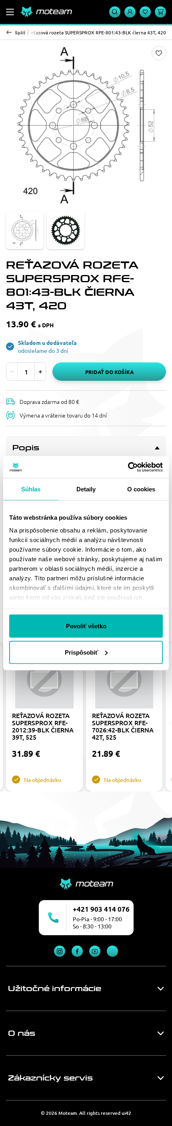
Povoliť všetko (86, 626)
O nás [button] (21, 1033)
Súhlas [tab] (31, 489)
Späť (20, 32)
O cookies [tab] (141, 489)
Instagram (59, 951)
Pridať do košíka (109, 371)
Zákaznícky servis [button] (50, 1078)
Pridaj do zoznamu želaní (159, 53)
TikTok (112, 951)
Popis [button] (25, 447)
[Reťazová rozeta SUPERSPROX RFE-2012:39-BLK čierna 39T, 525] (44, 679)
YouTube (94, 951)
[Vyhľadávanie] (114, 12)
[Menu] (10, 12)
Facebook (77, 951)
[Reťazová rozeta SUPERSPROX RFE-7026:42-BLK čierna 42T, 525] (124, 679)
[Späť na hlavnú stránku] (46, 12)
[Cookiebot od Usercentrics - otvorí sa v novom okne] (128, 467)
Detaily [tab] (86, 489)
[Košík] (160, 12)
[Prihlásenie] (130, 12)
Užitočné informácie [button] (54, 988)
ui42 (126, 1113)
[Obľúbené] (145, 12)
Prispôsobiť (81, 652)
